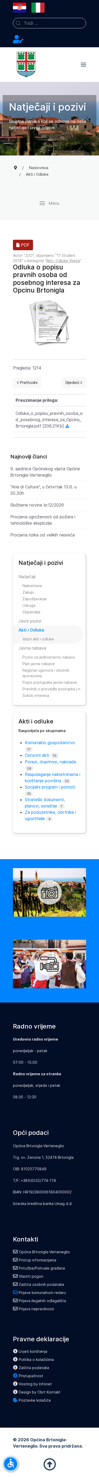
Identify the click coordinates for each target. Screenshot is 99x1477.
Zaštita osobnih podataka (41, 1284)
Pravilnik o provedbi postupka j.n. (51, 689)
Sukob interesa (35, 695)
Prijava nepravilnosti (36, 1309)
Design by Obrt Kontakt (39, 1392)
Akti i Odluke (31, 630)
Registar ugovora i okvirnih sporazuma (45, 673)
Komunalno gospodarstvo (50, 742)
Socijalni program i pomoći (50, 787)
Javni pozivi (29, 621)
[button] (83, 64)
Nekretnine (32, 585)
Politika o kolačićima (36, 1359)
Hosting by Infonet (35, 1384)
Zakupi (28, 592)
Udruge (29, 605)
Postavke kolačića (35, 1400)
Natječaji (26, 576)
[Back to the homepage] (26, 64)
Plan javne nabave (38, 663)
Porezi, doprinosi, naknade (50, 761)
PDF (25, 245)
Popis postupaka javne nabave (49, 682)
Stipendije (31, 612)
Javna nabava (32, 648)
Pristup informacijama (37, 1260)
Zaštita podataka (34, 1367)
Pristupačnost (31, 1376)
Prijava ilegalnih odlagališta (42, 1300)
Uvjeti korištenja (33, 1351)
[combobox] (49, 23)
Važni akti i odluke (38, 639)
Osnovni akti (37, 755)
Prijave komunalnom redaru (42, 1292)
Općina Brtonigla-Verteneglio (44, 1252)
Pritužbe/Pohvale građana (42, 1268)
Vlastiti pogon (31, 1276)
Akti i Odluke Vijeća (63, 260)
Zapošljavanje (34, 599)
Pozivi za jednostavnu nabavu (48, 657)
